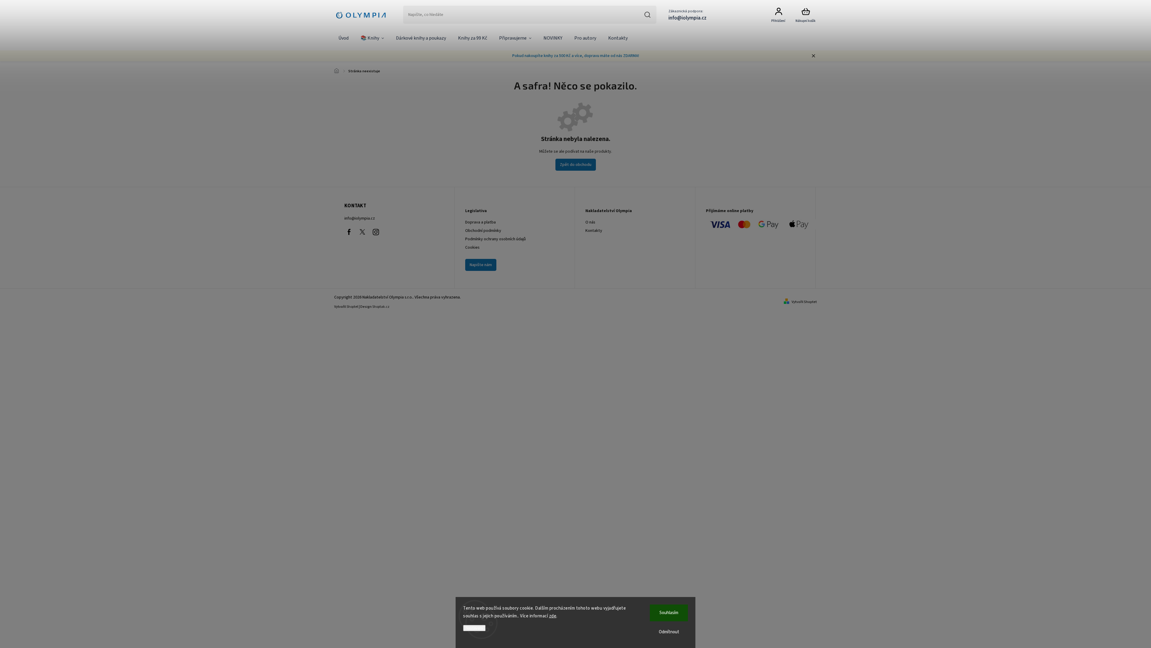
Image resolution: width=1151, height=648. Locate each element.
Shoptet (352, 306)
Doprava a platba (480, 222)
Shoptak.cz (380, 306)
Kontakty (593, 231)
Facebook (348, 231)
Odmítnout (669, 632)
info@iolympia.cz (359, 218)
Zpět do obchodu (575, 165)
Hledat (647, 14)
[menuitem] (343, 38)
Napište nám (481, 265)
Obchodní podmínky (483, 231)
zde (553, 616)
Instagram (375, 231)
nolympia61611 (362, 231)
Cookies (472, 247)
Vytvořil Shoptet (804, 301)
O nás (590, 222)
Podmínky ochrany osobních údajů (495, 239)
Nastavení (474, 628)
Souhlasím (668, 613)
